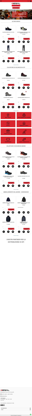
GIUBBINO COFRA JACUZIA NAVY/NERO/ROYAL (24, 222)
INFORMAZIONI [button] (4, 408)
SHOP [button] (2, 409)
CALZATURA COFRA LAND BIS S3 (8, 97)
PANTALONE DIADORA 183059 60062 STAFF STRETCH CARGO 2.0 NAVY (8, 52)
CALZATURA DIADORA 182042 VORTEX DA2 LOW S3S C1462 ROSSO (23, 157)
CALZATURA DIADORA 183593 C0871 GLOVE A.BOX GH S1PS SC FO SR (23, 32)
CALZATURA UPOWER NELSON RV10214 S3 (8, 78)
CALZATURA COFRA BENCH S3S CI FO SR (24, 176)
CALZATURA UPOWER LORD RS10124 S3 (24, 97)
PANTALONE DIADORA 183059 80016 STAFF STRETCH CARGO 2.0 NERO (23, 52)
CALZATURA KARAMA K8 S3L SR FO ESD (8, 32)
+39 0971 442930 (4, 394)
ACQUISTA (11, 39)
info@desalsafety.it (4, 396)
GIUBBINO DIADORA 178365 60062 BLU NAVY (8, 203)
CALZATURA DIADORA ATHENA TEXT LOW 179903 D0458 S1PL (8, 157)
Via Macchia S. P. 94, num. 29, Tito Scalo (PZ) (7, 392)
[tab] (16, 408)
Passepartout (19, 415)
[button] (8, 42)
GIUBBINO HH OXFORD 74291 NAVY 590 (8, 222)
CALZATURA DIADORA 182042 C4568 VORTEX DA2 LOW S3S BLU (8, 176)
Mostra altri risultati (16, 64)
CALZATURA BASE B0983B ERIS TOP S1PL (24, 78)
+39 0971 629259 (9, 394)
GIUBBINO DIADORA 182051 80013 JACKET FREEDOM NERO (23, 203)
